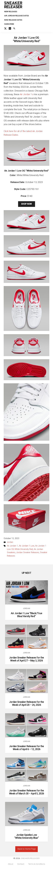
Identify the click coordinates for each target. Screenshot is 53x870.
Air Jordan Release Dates (16, 16)
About (10, 864)
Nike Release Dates (13, 20)
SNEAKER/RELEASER (30, 858)
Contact (20, 864)
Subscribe (9, 24)
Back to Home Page (27, 849)
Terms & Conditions (36, 864)
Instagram (11, 28)
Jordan (10, 542)
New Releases (10, 11)
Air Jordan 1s (26, 94)
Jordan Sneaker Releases (27, 552)
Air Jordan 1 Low (26, 546)
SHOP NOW (26, 204)
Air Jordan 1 (12, 546)
